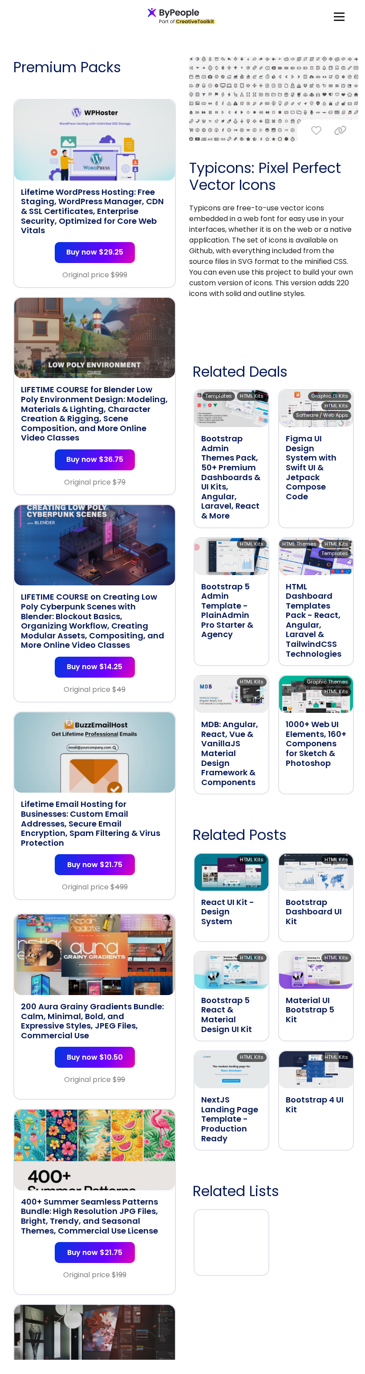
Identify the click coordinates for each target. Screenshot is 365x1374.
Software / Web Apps (322, 415)
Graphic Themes (327, 681)
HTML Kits (252, 395)
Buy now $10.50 (95, 1057)
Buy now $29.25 (94, 252)
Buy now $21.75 (94, 865)
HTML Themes (299, 543)
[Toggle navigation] (339, 16)
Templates (218, 395)
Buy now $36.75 (94, 459)
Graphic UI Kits (329, 395)
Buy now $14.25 (94, 667)
